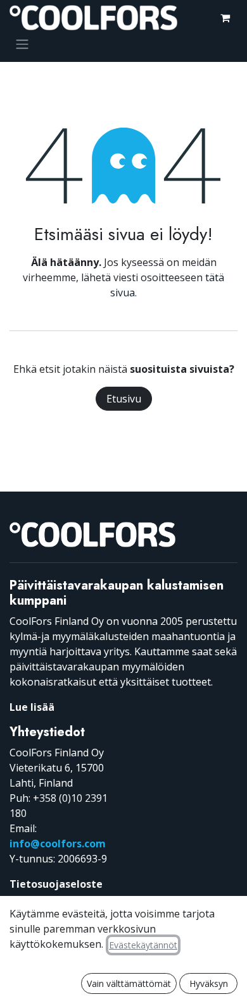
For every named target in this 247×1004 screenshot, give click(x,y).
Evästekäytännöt (143, 945)
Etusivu (123, 399)
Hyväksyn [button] (208, 983)
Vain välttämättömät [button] (129, 983)
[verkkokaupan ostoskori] (225, 17)
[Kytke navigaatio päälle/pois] (22, 43)
